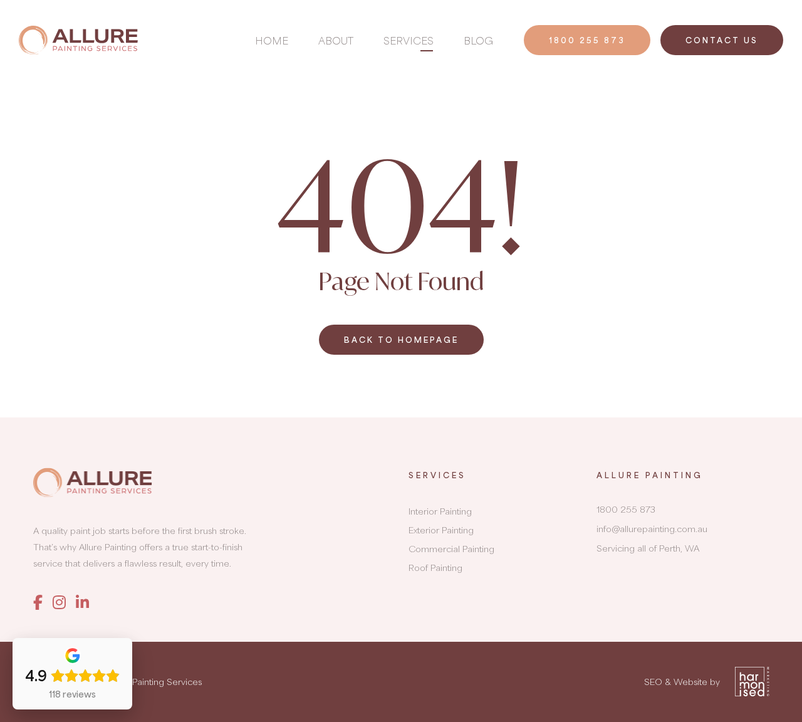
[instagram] (59, 602)
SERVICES (408, 40)
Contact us (721, 40)
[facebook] (38, 602)
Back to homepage (401, 340)
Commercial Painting (451, 548)
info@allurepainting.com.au (651, 528)
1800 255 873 (587, 40)
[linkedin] (82, 602)
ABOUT (335, 40)
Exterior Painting (441, 530)
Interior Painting (440, 511)
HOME (271, 40)
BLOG (478, 40)
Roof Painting (435, 567)
